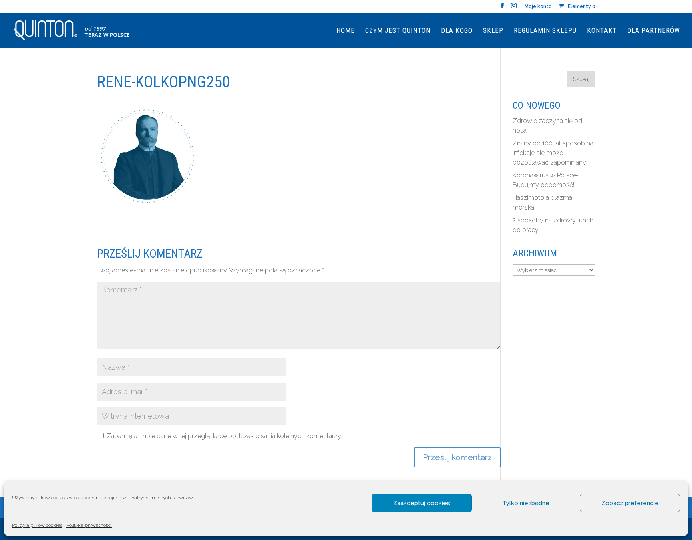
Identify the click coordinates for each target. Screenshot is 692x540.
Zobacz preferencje (630, 503)
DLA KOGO (457, 31)
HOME (345, 31)
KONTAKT (602, 31)
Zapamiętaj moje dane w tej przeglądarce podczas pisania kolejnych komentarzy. (224, 436)
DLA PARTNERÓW (653, 31)
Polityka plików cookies (37, 525)
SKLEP (493, 31)
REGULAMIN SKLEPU (545, 31)
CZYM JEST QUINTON (397, 31)
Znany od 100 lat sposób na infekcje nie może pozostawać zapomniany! (553, 152)
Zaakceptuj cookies (421, 503)
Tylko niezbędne (525, 503)
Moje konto (538, 6)
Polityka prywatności (89, 525)
